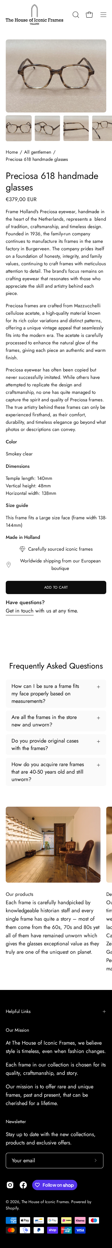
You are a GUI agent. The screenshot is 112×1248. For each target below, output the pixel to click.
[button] (75, 15)
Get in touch (20, 611)
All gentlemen (37, 152)
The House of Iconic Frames (45, 1202)
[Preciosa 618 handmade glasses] (19, 128)
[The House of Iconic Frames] (34, 14)
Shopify (12, 1208)
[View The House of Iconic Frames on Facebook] (23, 1185)
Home (12, 152)
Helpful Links (18, 1011)
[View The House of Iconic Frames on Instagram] (10, 1185)
